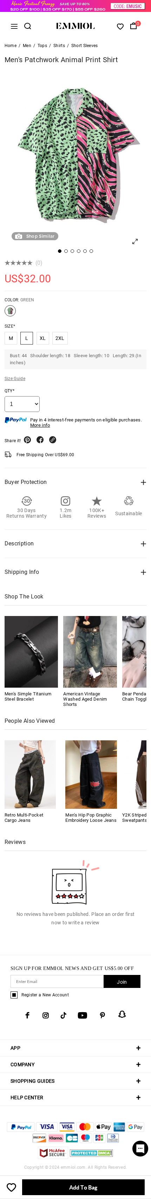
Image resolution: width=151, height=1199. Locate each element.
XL (43, 338)
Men (27, 45)
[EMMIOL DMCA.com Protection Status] (91, 1157)
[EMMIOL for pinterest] (102, 1015)
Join (122, 982)
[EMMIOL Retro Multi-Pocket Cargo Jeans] (30, 774)
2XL (60, 338)
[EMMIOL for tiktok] (63, 1015)
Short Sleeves (84, 45)
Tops (42, 45)
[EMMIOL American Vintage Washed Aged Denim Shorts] (90, 651)
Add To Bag (83, 1187)
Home (11, 45)
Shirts (59, 45)
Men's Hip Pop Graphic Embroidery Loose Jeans (91, 817)
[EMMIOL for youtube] (82, 1015)
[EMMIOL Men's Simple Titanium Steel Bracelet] (31, 651)
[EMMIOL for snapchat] (122, 1014)
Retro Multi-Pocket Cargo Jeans (24, 817)
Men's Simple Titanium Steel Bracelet (28, 696)
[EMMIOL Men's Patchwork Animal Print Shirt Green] (10, 313)
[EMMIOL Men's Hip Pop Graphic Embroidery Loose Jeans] (91, 774)
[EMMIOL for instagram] (45, 1015)
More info (40, 425)
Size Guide (15, 378)
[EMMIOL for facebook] (27, 1015)
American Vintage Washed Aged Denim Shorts (85, 699)
